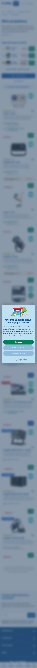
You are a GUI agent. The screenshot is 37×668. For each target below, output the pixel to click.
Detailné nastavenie (18, 348)
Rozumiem (18, 342)
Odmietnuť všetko (18, 353)
